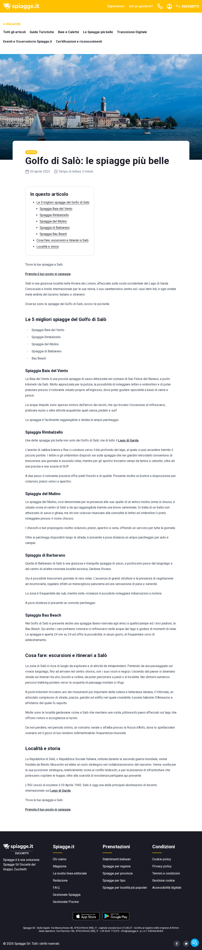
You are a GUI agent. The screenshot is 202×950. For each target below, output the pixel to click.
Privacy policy (162, 866)
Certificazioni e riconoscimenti (79, 41)
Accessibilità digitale (166, 887)
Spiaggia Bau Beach (53, 234)
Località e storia (47, 246)
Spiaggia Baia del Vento (56, 209)
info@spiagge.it (129, 931)
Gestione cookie (163, 880)
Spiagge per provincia (118, 873)
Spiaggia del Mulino (53, 221)
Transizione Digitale (132, 32)
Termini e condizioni (166, 873)
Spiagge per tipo (114, 880)
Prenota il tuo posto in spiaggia (48, 274)
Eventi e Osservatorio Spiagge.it (27, 41)
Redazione (60, 880)
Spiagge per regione (117, 866)
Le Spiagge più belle (98, 32)
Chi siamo (59, 859)
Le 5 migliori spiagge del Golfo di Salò (62, 202)
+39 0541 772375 (109, 931)
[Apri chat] (195, 943)
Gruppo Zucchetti (15, 869)
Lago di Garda (128, 440)
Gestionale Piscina (66, 902)
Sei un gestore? (141, 6)
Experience (116, 6)
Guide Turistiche (42, 32)
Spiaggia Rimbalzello (54, 215)
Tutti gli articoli (14, 32)
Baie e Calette (68, 32)
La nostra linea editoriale (70, 873)
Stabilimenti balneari (117, 859)
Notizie (31, 152)
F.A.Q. (56, 887)
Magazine (59, 866)
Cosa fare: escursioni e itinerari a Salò (62, 240)
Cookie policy (161, 859)
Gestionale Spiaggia (66, 895)
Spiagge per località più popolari (125, 887)
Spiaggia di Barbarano (55, 228)
